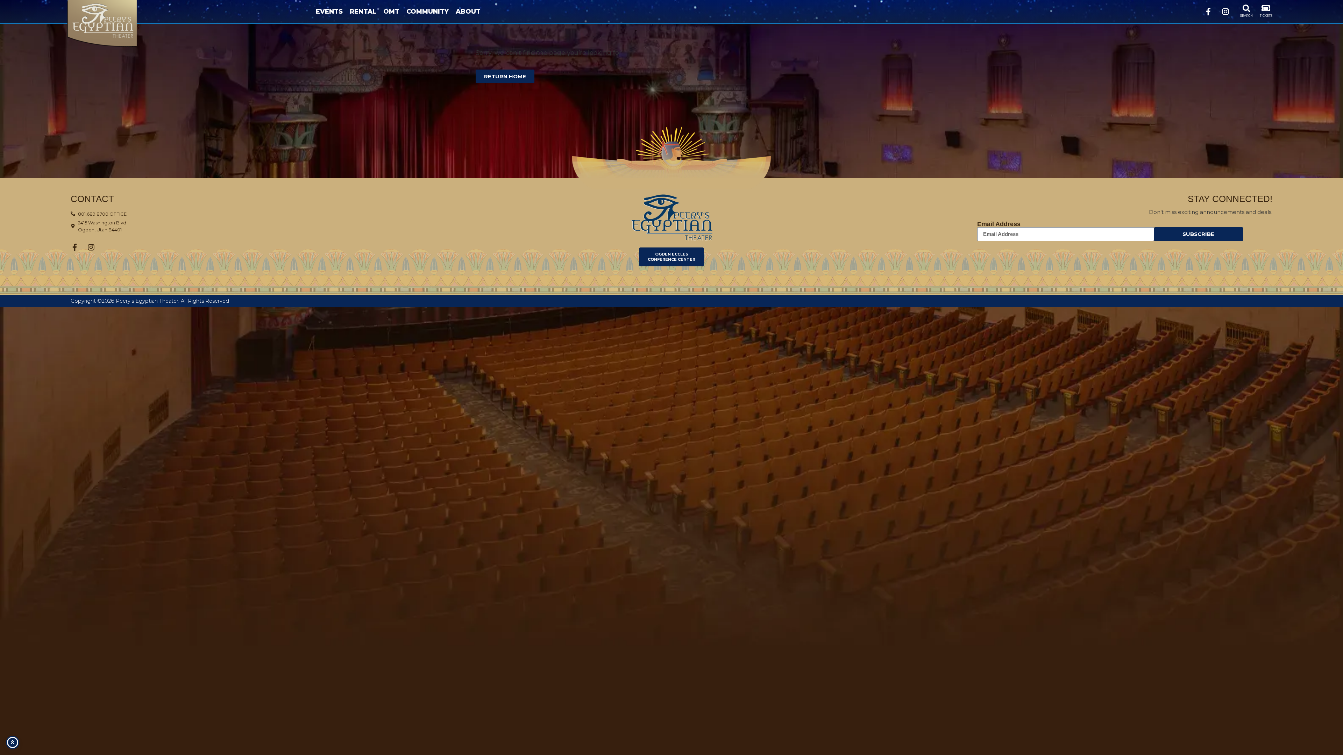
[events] (1266, 8)
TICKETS (1266, 15)
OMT (391, 11)
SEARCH (1246, 15)
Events (329, 11)
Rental (363, 11)
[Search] (1246, 8)
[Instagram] (1225, 11)
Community (427, 11)
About (468, 11)
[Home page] (113, 23)
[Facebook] (1208, 11)
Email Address (999, 224)
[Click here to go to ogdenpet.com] (671, 217)
